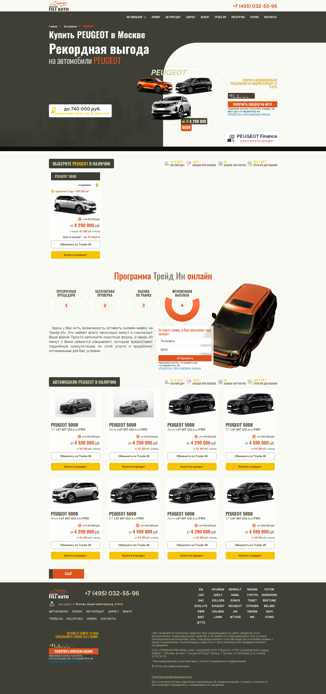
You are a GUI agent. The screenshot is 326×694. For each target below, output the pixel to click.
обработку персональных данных (141, 400)
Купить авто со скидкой (163, 392)
